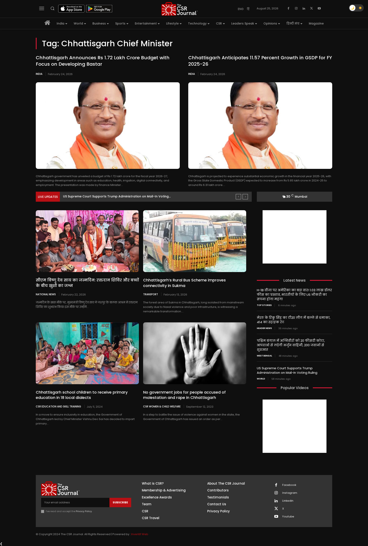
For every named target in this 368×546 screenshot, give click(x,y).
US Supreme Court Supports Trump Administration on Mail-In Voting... (117, 196)
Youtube (288, 516)
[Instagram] (296, 9)
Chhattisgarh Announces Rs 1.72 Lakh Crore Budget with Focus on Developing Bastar (103, 61)
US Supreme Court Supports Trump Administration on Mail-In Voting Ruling (287, 370)
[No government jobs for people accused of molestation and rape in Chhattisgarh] (194, 353)
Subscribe (120, 502)
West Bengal (264, 355)
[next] (245, 196)
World (261, 378)
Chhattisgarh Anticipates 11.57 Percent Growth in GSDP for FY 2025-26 (260, 61)
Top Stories (264, 305)
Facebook (289, 485)
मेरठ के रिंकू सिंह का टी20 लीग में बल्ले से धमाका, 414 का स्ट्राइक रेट (293, 319)
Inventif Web (139, 534)
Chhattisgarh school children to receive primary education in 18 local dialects (82, 395)
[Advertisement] (294, 237)
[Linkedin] (304, 9)
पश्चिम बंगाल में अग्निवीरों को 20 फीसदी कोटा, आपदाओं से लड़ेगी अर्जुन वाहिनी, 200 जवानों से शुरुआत (291, 345)
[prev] (238, 196)
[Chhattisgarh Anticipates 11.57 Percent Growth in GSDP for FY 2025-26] (260, 125)
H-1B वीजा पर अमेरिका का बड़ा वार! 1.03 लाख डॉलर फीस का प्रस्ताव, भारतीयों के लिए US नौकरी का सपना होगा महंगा (294, 294)
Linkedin (287, 501)
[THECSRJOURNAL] (179, 9)
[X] (312, 9)
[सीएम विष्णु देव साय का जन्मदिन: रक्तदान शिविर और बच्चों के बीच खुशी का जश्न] (87, 241)
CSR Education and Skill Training (58, 406)
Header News (264, 328)
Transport (150, 294)
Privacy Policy (84, 511)
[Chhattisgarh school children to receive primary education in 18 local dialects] (87, 353)
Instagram (289, 493)
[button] (52, 8)
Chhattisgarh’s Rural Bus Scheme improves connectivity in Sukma (184, 282)
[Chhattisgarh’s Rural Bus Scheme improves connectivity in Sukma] (194, 241)
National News (46, 294)
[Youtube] (319, 9)
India (39, 74)
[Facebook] (289, 9)
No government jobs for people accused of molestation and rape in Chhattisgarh (184, 395)
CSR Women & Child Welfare (162, 406)
